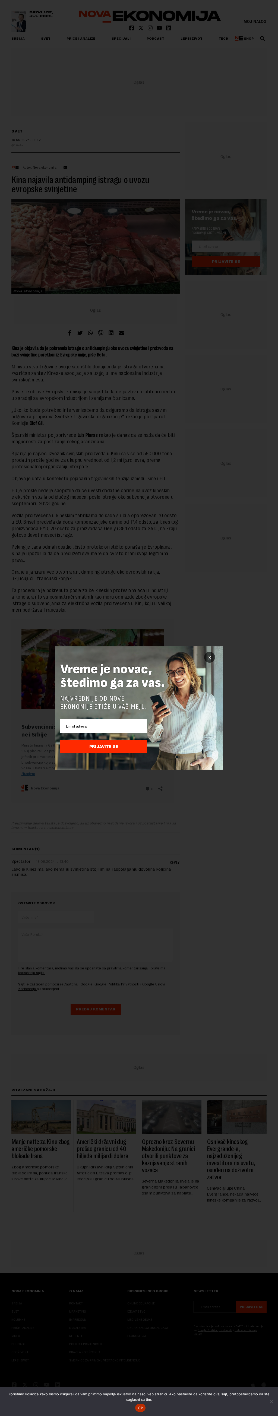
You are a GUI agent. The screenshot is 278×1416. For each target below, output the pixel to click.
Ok (140, 1408)
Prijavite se (103, 746)
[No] (271, 1401)
